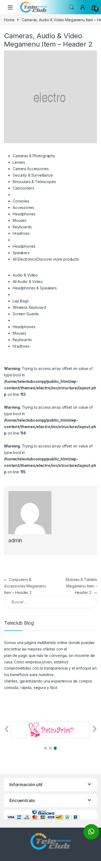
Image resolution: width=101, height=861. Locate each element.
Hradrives (21, 233)
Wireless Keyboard (29, 307)
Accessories (23, 207)
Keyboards (22, 227)
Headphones (24, 214)
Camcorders (23, 188)
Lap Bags (21, 301)
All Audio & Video (28, 281)
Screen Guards (26, 314)
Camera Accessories (30, 168)
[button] (45, 748)
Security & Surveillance (33, 175)
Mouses (19, 220)
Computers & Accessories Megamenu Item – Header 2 (25, 586)
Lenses (19, 162)
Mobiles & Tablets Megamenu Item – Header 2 (81, 586)
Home (9, 20)
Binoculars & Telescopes (34, 181)
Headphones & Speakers (35, 288)
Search (71, 7)
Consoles (21, 201)
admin (15, 540)
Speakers (21, 252)
